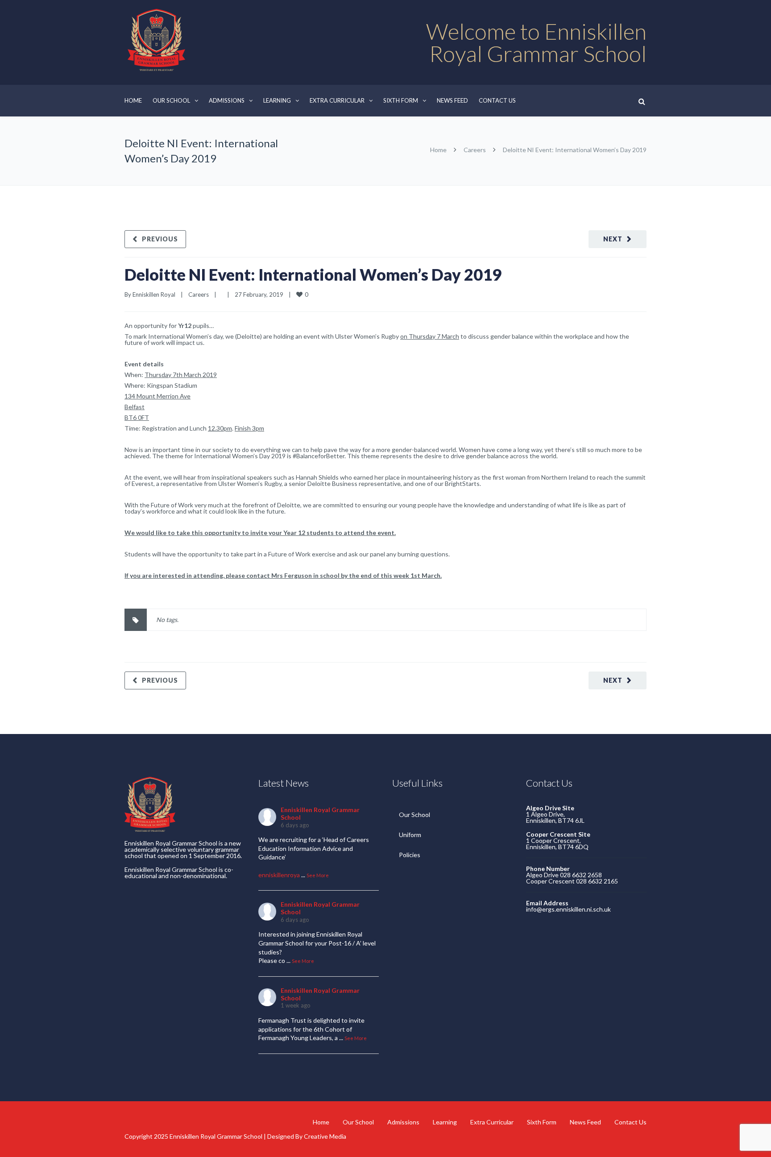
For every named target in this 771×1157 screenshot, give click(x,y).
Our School (171, 100)
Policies (409, 854)
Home (133, 100)
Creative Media (325, 1136)
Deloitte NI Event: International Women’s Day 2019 (313, 274)
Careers (475, 149)
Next (612, 239)
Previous (160, 239)
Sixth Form (400, 100)
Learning (277, 100)
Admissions (227, 100)
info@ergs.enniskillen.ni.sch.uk (568, 909)
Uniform (410, 834)
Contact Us (497, 100)
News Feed (452, 100)
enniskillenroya (279, 875)
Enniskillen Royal (154, 294)
